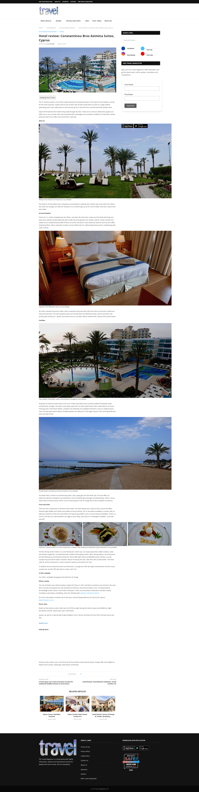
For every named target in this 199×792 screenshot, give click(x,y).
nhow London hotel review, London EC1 (77, 715)
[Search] (159, 21)
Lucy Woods (50, 44)
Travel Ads (108, 21)
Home (41, 28)
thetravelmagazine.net (131, 761)
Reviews (58, 21)
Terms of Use (85, 747)
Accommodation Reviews (67, 28)
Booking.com (43, 623)
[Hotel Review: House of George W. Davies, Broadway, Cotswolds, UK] (103, 704)
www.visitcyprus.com (46, 600)
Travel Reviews (51, 28)
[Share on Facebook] (83, 674)
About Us (57, 1)
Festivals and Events (73, 21)
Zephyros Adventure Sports (89, 593)
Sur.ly (134, 766)
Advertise (65, 1)
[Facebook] (154, 1)
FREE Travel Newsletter (85, 1)
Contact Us (84, 760)
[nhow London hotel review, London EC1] (77, 704)
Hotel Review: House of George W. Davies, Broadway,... (103, 715)
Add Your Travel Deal (46, 1)
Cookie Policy (85, 756)
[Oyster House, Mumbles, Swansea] (52, 704)
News (87, 21)
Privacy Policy (85, 751)
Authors (73, 1)
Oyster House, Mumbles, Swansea (52, 715)
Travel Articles (45, 21)
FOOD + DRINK (96, 21)
